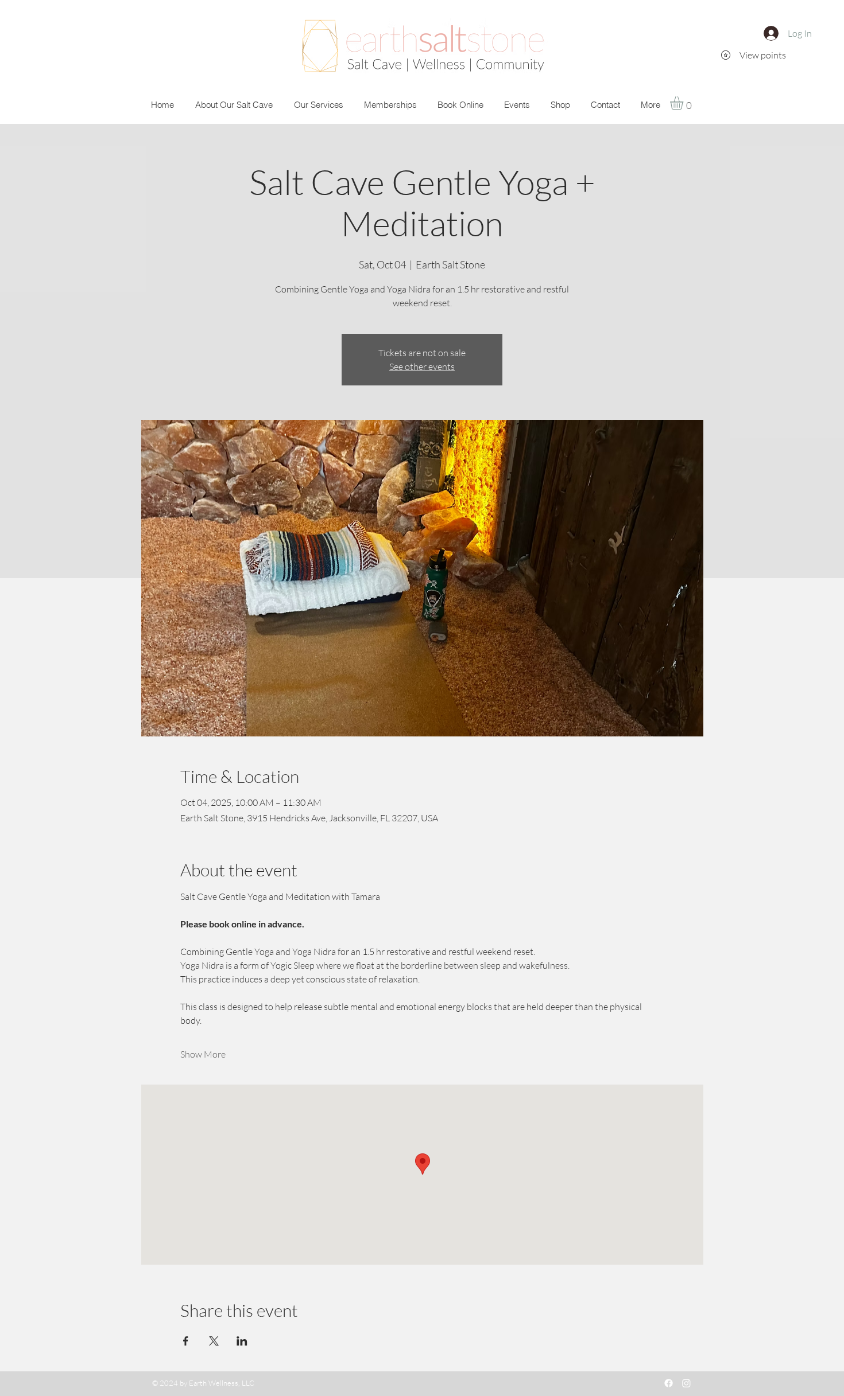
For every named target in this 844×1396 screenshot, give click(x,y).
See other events (422, 366)
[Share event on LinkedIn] (242, 1341)
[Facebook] (668, 1383)
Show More (203, 1054)
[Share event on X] (213, 1341)
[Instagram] (686, 1383)
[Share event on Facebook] (185, 1341)
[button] (684, 103)
